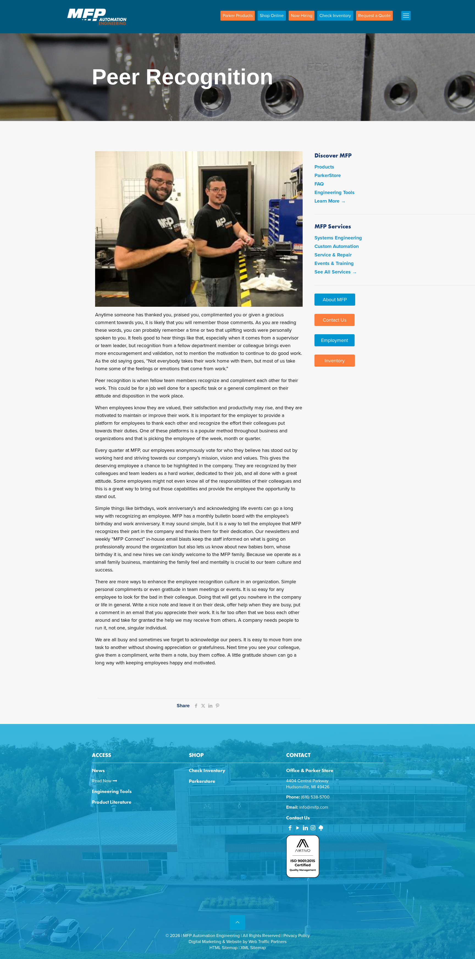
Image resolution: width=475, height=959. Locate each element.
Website (234, 941)
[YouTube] (298, 828)
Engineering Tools (334, 192)
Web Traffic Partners (267, 941)
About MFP (335, 300)
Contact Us (334, 320)
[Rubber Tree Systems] (321, 829)
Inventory (335, 361)
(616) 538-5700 (315, 797)
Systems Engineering (338, 238)
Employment (334, 340)
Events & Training (334, 263)
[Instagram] (313, 828)
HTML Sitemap (223, 947)
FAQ (319, 184)
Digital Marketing (205, 941)
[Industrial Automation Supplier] (96, 16)
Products (324, 167)
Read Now (102, 781)
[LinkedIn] (305, 828)
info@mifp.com (313, 807)
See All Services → (335, 272)
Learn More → (330, 201)
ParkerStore (327, 175)
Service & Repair (333, 255)
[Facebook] (290, 828)
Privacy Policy (296, 935)
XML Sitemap (253, 947)
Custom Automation (336, 246)
